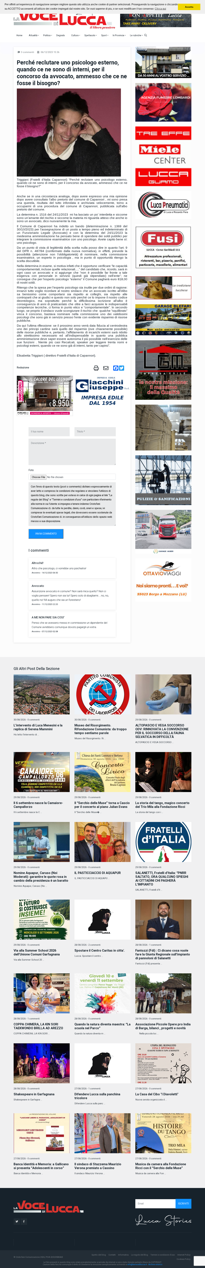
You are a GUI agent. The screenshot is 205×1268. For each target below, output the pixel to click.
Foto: (31, 470)
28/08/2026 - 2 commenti (87, 945)
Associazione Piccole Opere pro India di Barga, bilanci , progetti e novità (163, 1026)
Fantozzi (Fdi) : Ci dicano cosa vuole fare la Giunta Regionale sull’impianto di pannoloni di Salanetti (162, 954)
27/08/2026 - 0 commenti (148, 1088)
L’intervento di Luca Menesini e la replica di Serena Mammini (38, 727)
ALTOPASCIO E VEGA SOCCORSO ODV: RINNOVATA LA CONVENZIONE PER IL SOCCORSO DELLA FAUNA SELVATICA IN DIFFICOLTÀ (162, 731)
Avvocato (38, 586)
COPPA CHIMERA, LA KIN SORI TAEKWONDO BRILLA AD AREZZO (38, 1026)
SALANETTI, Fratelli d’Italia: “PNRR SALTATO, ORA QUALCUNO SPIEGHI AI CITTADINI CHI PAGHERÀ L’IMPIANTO (161, 879)
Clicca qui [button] (160, 8)
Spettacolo (90, 35)
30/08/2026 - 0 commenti (27, 719)
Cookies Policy (183, 1259)
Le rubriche (136, 35)
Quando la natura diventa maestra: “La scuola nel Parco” (102, 1026)
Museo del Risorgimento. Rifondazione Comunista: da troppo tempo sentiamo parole (100, 729)
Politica (47, 35)
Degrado (60, 35)
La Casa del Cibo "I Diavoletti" (156, 1094)
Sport (104, 35)
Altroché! (37, 563)
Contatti (112, 1254)
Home (19, 35)
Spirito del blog (99, 1254)
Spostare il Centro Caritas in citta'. (99, 950)
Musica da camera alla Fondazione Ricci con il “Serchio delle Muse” (160, 1166)
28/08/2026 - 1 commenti (148, 945)
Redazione (23, 368)
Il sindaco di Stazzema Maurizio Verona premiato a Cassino (97, 1166)
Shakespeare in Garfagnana (34, 1094)
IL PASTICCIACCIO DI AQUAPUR (97, 873)
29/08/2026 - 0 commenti (148, 719)
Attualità (33, 35)
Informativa (123, 1254)
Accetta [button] (189, 7)
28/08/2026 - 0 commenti (87, 1018)
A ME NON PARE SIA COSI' (48, 617)
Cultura (75, 35)
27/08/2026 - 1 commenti (87, 1088)
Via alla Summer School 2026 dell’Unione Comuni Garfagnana (37, 952)
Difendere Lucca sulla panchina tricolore (97, 1096)
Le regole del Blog (139, 1254)
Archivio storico (155, 1264)
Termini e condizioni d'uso (163, 1254)
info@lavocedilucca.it (137, 1264)
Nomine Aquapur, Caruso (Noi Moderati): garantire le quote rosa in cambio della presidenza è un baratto (41, 877)
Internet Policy (183, 1254)
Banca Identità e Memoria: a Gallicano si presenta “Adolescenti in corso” (41, 1166)
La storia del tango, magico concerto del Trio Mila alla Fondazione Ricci (162, 805)
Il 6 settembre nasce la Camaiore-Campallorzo (38, 805)
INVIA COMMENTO (46, 534)
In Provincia (119, 35)
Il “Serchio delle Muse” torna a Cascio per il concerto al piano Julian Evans (102, 805)
